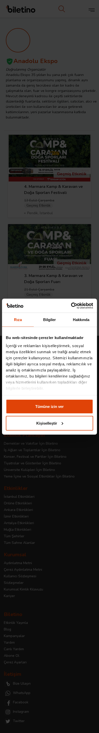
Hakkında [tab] (81, 320)
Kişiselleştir (46, 423)
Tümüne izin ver (49, 406)
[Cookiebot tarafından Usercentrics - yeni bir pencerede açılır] (71, 305)
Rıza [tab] (18, 320)
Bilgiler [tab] (49, 320)
